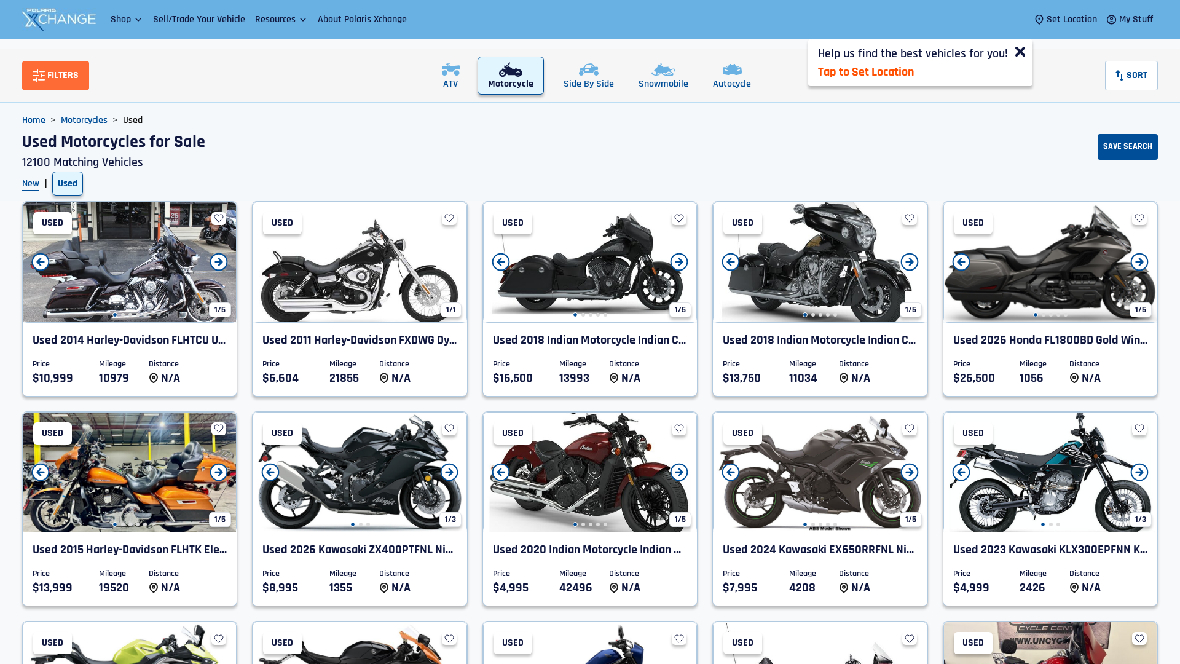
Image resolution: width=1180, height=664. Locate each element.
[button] (127, 19)
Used (67, 183)
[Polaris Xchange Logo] (59, 19)
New (30, 183)
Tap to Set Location (866, 72)
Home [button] (33, 120)
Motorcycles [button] (84, 120)
